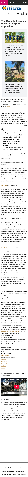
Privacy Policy (22, 474)
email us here (5, 355)
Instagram (4, 361)
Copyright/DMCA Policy (9, 474)
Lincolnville (4, 248)
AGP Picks (4, 2)
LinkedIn (3, 359)
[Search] (18, 14)
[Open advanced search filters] (21, 14)
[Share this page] (26, 13)
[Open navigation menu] (2, 13)
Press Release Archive (16, 468)
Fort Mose (4, 185)
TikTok (3, 368)
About (7, 468)
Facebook (4, 364)
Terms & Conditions (20, 471)
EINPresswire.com (12, 107)
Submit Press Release (8, 471)
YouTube (3, 366)
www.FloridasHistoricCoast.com (10, 331)
